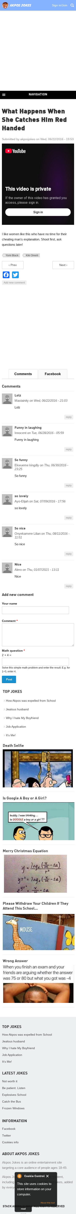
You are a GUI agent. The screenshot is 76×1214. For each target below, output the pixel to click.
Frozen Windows (13, 1108)
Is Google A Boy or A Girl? (24, 798)
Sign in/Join (59, 5)
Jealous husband (17, 709)
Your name (9, 603)
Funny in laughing (28, 428)
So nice (20, 528)
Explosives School (14, 1094)
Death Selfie (13, 746)
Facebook (53, 374)
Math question (13, 650)
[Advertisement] (38, 51)
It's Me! (11, 735)
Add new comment (14, 282)
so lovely (21, 496)
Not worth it (9, 1081)
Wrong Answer (15, 961)
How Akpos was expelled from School (31, 700)
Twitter (6, 1135)
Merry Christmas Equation (25, 851)
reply (69, 417)
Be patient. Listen (13, 1088)
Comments (23, 374)
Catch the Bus (11, 1101)
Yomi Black (12, 255)
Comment (10, 621)
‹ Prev (13, 265)
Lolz (18, 395)
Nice (18, 564)
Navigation (38, 94)
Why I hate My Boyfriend (22, 718)
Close (50, 1177)
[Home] (16, 8)
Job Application (16, 726)
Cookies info (10, 1142)
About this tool (48, 1203)
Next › (63, 265)
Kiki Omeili (32, 255)
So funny (21, 460)
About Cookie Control (19, 1176)
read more (23, 1209)
